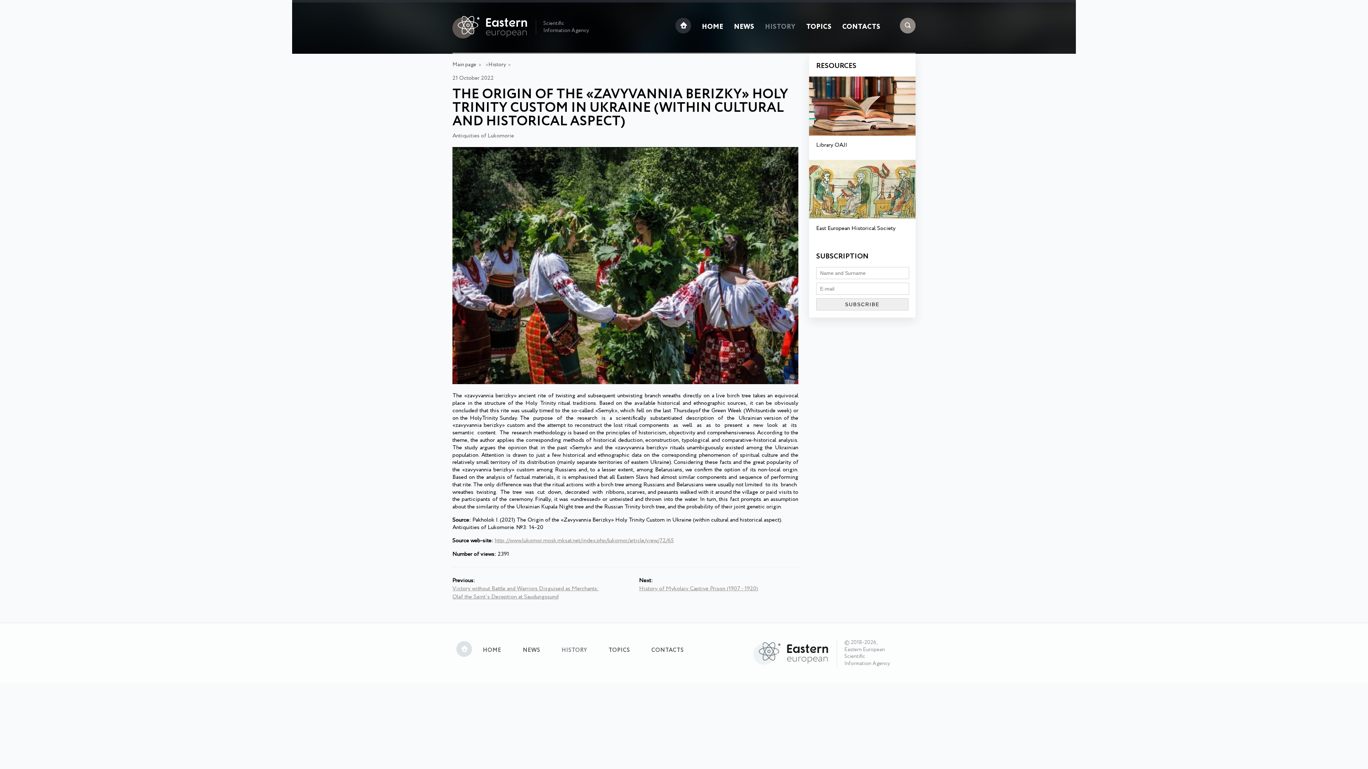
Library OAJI (831, 145)
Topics (818, 27)
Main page (464, 65)
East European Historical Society (856, 228)
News (744, 27)
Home (712, 27)
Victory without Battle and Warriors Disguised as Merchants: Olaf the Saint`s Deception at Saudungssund (525, 593)
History (780, 27)
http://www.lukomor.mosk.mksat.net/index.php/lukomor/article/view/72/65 (584, 541)
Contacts (861, 27)
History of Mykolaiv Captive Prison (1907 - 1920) (698, 589)
